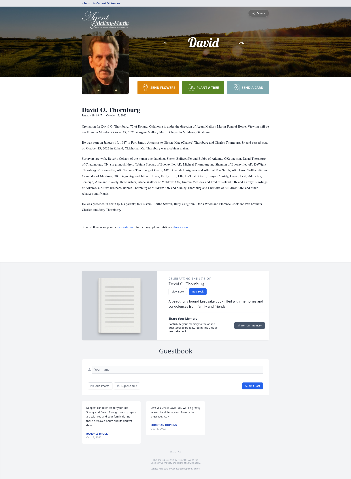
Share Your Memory (249, 325)
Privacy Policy (165, 462)
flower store (181, 227)
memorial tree (126, 227)
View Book (178, 291)
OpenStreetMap (179, 468)
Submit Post (252, 386)
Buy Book (197, 291)
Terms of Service (185, 462)
